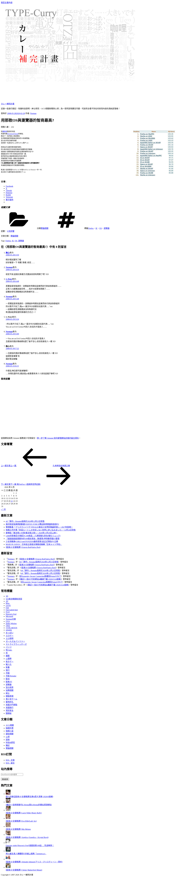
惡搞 (8, 740)
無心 (8, 253)
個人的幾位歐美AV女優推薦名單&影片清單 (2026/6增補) (29, 797)
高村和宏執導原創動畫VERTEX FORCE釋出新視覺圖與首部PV (32, 524)
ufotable (9, 630)
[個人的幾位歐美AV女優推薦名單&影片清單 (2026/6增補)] (8, 794)
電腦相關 (44, 228)
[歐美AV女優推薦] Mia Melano (18, 829)
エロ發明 (9, 638)
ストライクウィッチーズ (16, 644)
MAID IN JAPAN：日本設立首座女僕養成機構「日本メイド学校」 (34, 544)
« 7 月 (3, 509)
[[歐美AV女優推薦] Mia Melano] (8, 826)
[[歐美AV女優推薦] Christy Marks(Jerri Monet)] (8, 867)
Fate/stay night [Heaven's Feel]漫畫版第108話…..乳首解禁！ (30, 845)
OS (100, 228)
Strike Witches (11, 623)
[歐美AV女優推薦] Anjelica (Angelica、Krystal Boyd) (27, 837)
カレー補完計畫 (7, 104)
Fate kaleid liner (12, 610)
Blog (7, 603)
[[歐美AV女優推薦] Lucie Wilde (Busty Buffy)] (8, 810)
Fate (7, 608)
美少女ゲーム (11, 699)
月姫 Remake (11, 676)
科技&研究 (10, 742)
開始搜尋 (5, 779)
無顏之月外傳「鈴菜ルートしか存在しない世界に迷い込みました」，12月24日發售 (41, 530)
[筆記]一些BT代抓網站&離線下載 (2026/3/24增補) (40, 579)
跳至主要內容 (6, 3)
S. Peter (9, 279)
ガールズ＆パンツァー (15, 641)
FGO (8, 612)
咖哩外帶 (9, 728)
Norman (33, 113)
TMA (8, 626)
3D (7, 596)
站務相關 (9, 690)
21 (12, 501)
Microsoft (9, 616)
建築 (8, 656)
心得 (8, 737)
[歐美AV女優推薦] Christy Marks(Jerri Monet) (24, 870)
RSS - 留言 (10, 763)
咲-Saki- (9, 650)
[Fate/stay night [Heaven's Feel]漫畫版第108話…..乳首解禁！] (8, 843)
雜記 (8, 745)
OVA (8, 621)
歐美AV (9, 682)
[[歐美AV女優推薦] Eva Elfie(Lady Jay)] (8, 818)
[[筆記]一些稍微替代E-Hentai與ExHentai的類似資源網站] (8, 802)
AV (7, 601)
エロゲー (9, 636)
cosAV (8, 605)
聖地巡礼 (9, 702)
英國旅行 (9, 708)
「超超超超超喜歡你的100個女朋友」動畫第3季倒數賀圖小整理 (32, 539)
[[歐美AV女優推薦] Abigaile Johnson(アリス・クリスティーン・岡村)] (8, 859)
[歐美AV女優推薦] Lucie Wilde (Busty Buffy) (24, 813)
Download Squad (12, 134)
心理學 (8, 659)
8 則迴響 (10, 231)
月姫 (8, 673)
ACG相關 (10, 725)
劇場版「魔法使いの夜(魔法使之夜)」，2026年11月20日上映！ (32, 533)
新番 (8, 667)
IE (96, 228)
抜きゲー (9, 662)
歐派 (8, 679)
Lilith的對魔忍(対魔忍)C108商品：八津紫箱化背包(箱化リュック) (33, 536)
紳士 (8, 693)
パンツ (9, 647)
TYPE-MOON (11, 628)
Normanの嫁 (11, 619)
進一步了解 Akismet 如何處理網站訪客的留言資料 (58, 438)
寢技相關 (9, 734)
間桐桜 (8, 713)
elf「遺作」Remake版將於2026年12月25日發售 (25, 521)
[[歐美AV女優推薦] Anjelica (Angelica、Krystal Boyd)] (8, 835)
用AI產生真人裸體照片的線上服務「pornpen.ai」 (26, 854)
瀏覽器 (106, 228)
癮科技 (5, 131)
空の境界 (9, 687)
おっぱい (9, 633)
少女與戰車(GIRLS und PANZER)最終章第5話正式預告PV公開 (32, 541)
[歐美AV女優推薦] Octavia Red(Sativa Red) (23, 547)
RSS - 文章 (10, 760)
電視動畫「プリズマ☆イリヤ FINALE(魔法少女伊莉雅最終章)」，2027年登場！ (39, 527)
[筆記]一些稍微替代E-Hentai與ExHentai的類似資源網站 (29, 805)
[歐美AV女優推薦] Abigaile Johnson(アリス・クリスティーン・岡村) (34, 862)
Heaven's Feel (11, 614)
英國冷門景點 (11, 705)
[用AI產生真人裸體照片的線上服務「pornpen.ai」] (8, 851)
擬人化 (8, 664)
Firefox (91, 228)
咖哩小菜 (9, 731)
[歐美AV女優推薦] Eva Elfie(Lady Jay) (21, 821)
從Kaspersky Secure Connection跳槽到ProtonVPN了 (40, 576)
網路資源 (9, 696)
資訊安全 (9, 710)
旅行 (8, 670)
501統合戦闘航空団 (14, 599)
